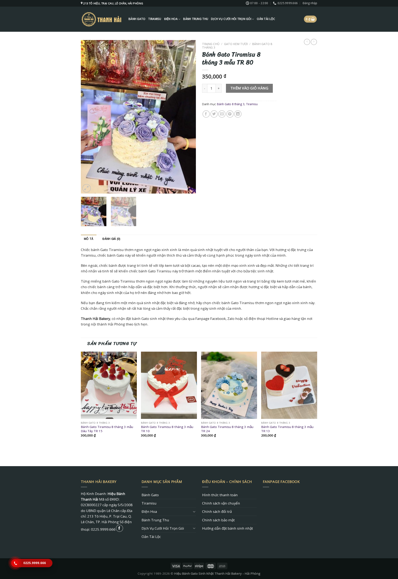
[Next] (188, 116)
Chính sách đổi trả (217, 511)
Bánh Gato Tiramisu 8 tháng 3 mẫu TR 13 (287, 429)
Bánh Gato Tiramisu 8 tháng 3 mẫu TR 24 (227, 429)
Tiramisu (154, 19)
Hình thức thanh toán (220, 494)
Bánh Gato (137, 19)
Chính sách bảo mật (218, 520)
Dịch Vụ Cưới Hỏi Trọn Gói (231, 19)
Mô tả (88, 239)
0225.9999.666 (103, 529)
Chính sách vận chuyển (221, 503)
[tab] (88, 239)
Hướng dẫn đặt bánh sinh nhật (227, 528)
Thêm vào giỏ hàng (249, 88)
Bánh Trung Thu (195, 19)
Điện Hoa (171, 19)
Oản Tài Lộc (266, 19)
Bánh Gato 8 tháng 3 (230, 104)
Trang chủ (211, 44)
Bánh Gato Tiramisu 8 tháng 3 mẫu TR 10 (167, 429)
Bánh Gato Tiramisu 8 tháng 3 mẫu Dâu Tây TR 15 (107, 429)
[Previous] (88, 116)
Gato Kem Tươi (236, 44)
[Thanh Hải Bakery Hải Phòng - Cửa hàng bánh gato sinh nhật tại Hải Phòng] (101, 19)
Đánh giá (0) (111, 239)
